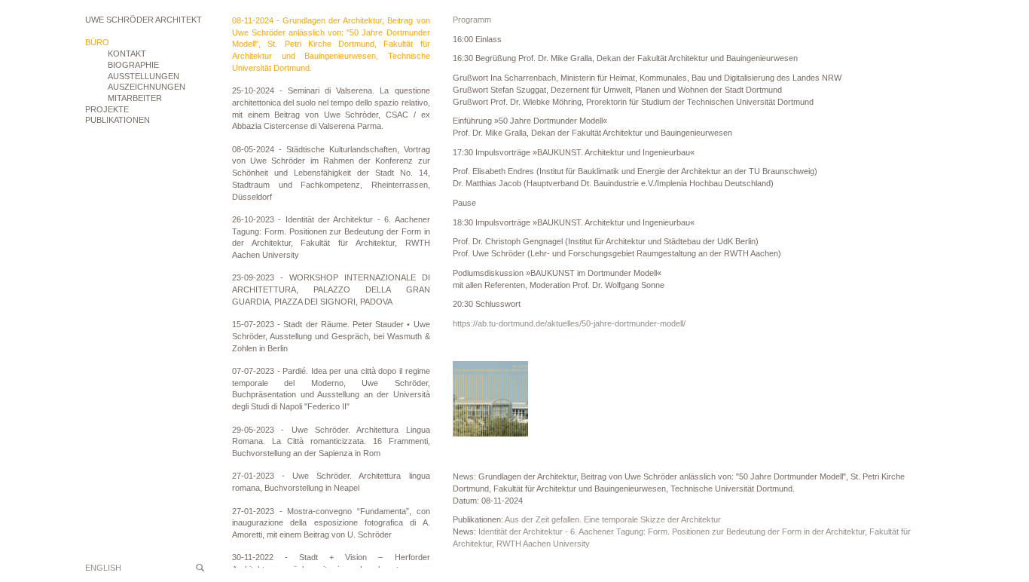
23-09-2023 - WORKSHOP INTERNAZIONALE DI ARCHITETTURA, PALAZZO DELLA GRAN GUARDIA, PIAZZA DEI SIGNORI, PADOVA (331, 289)
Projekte (107, 109)
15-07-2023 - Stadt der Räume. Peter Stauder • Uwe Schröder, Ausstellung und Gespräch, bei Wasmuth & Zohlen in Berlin (331, 336)
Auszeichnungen (146, 86)
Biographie (133, 64)
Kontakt (127, 53)
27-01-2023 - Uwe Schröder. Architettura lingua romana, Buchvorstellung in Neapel (331, 481)
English (103, 567)
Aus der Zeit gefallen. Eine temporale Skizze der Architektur (613, 519)
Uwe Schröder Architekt (143, 19)
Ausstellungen (143, 76)
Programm (472, 19)
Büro (97, 42)
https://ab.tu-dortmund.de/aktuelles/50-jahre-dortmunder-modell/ (569, 323)
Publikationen (117, 119)
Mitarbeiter (135, 98)
